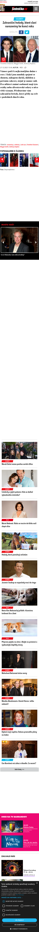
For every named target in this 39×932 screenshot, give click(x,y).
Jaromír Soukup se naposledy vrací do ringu (19, 583)
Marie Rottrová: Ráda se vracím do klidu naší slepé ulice (19, 525)
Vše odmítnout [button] (19, 925)
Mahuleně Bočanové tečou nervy (14, 673)
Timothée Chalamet (32, 145)
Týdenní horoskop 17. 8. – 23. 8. (29, 871)
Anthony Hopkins (14, 147)
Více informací (20, 895)
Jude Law (23, 145)
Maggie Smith (4, 147)
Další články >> (19, 769)
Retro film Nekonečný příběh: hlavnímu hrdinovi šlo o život (17, 612)
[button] (19, 897)
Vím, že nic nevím (30, 841)
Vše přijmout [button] (19, 920)
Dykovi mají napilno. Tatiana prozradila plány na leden (19, 733)
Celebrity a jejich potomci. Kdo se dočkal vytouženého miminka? (17, 493)
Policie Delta (28, 826)
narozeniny (10, 145)
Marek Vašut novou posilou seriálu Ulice (17, 464)
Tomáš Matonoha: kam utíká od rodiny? (12, 255)
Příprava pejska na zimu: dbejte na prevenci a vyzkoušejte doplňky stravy (19, 643)
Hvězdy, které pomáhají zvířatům (14, 555)
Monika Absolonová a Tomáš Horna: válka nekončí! (18, 702)
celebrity (17, 145)
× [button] (37, 883)
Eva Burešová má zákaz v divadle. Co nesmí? (19, 763)
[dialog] (19, 906)
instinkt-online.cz (29, 875)
